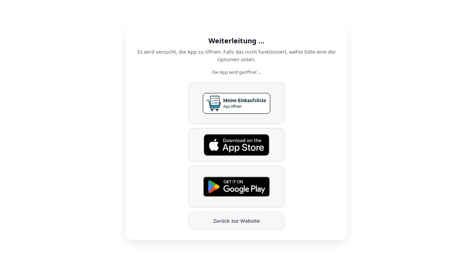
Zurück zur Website (236, 221)
